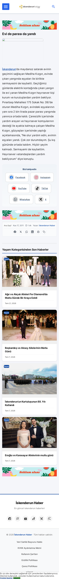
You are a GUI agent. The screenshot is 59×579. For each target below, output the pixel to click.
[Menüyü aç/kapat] (5, 6)
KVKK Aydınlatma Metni (29, 548)
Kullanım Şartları (29, 554)
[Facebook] (10, 519)
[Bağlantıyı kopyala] (44, 231)
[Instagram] (18, 519)
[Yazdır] (38, 231)
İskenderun (9, 69)
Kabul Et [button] (16, 578)
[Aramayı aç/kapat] (53, 6)
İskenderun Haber (47, 225)
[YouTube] (26, 519)
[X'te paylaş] (20, 231)
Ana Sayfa (7, 226)
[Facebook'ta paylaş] (14, 231)
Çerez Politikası (29, 566)
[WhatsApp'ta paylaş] (26, 231)
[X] (41, 519)
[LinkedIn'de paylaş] (32, 231)
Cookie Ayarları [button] (6, 578)
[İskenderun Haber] (29, 7)
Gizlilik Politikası (29, 560)
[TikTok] (33, 519)
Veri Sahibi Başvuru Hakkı (29, 542)
